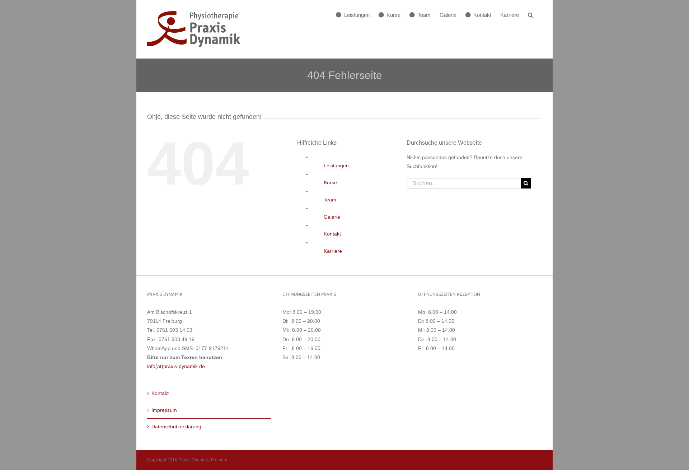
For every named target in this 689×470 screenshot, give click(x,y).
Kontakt (332, 234)
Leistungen (336, 165)
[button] (530, 15)
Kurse (330, 182)
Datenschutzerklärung (176, 426)
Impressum (164, 410)
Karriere (333, 251)
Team (330, 200)
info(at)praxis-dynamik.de (176, 366)
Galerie (332, 217)
